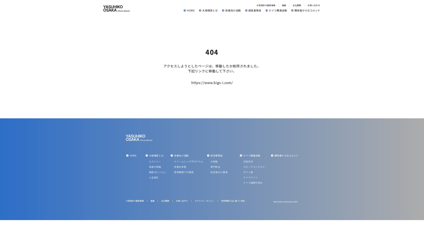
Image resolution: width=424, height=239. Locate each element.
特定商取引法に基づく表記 (233, 200)
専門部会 (215, 166)
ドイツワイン (250, 177)
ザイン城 (248, 172)
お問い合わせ (314, 5)
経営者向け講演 (219, 172)
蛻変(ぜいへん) (157, 172)
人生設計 (154, 177)
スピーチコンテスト (254, 166)
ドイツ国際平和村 (253, 182)
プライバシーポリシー (204, 200)
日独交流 (248, 161)
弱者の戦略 (155, 166)
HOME (191, 10)
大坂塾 (214, 161)
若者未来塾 (180, 166)
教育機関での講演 (183, 172)
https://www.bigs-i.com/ (212, 82)
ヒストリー (155, 161)
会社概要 (297, 5)
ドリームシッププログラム (188, 161)
